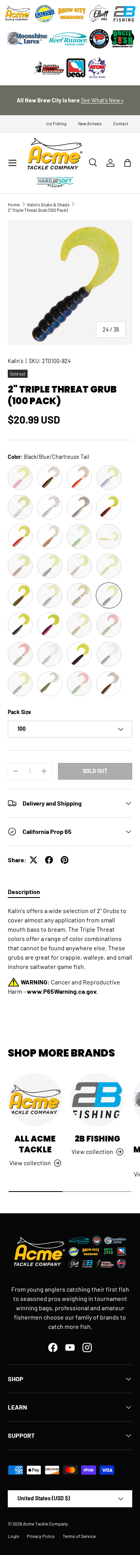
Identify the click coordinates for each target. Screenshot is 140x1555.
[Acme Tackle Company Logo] (17, 13)
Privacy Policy (41, 1536)
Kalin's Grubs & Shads (48, 204)
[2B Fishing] (97, 1099)
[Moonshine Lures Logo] (27, 38)
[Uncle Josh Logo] (122, 38)
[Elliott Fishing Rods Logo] (99, 13)
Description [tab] (24, 891)
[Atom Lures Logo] (97, 68)
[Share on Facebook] (49, 860)
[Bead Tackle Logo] (76, 68)
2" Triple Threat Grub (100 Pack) (38, 210)
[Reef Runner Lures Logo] (68, 38)
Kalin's (15, 361)
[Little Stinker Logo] (48, 67)
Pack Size (19, 712)
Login (13, 1536)
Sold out (95, 771)
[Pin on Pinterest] (64, 860)
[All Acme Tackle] (35, 1099)
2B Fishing (97, 1138)
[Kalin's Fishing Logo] (44, 13)
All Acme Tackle (35, 1144)
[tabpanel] (70, 951)
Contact (120, 123)
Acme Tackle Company (45, 1523)
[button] (127, 162)
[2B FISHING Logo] (124, 13)
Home (14, 204)
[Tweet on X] (33, 860)
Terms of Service (79, 1536)
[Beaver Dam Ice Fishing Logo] (99, 38)
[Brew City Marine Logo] (72, 13)
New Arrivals (90, 123)
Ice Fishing (56, 123)
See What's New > (102, 100)
